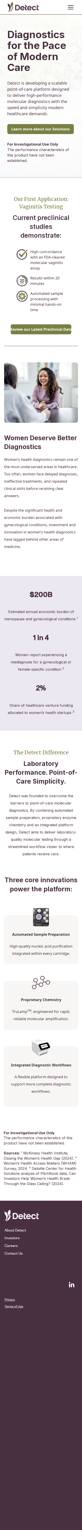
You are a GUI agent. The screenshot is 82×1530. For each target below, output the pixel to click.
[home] (23, 7)
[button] (69, 7)
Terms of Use (14, 1306)
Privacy (6, 1299)
